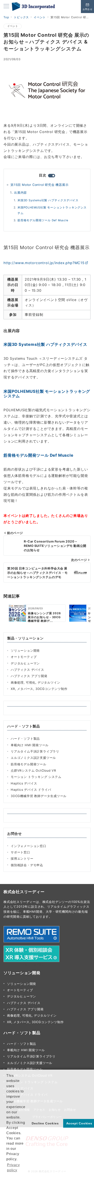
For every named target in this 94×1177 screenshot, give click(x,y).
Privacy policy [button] (13, 1167)
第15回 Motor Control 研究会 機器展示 (39, 184)
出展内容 (20, 192)
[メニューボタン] (6, 6)
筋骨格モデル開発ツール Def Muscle (42, 220)
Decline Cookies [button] (45, 1123)
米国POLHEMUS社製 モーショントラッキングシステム (52, 210)
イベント (12, 26)
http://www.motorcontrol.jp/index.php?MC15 (44, 263)
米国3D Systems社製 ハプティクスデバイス (47, 200)
